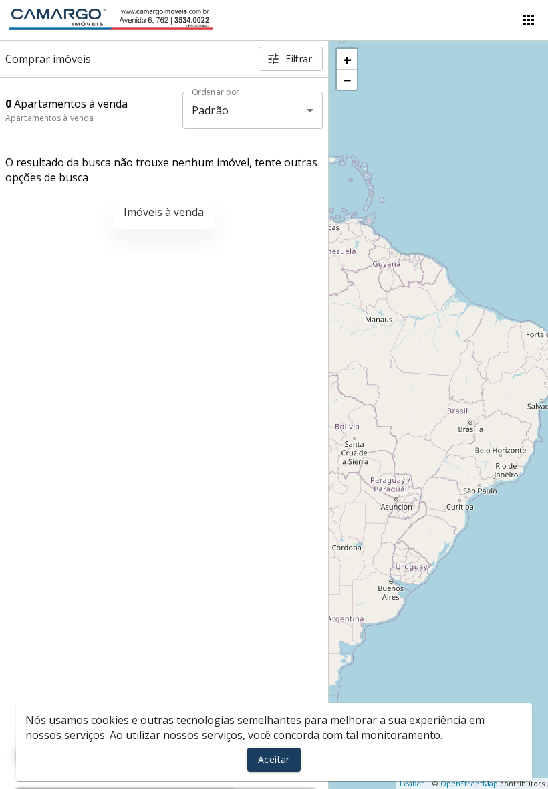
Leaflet (412, 783)
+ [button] (347, 59)
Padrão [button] (210, 110)
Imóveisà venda (164, 212)
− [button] (347, 80)
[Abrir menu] (529, 20)
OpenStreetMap (469, 783)
